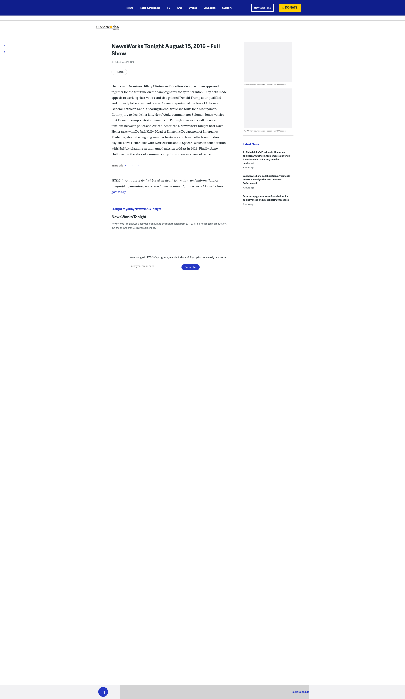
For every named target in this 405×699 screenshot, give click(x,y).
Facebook (126, 165)
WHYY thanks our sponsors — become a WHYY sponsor (265, 84)
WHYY (107, 8)
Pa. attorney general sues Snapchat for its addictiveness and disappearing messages (266, 197)
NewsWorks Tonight (129, 216)
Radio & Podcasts (150, 7)
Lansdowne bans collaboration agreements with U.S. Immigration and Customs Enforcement (266, 179)
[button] (103, 692)
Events (193, 7)
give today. (119, 192)
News (129, 7)
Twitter (132, 165)
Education (209, 7)
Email (138, 165)
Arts (179, 7)
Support (227, 7)
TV (168, 7)
